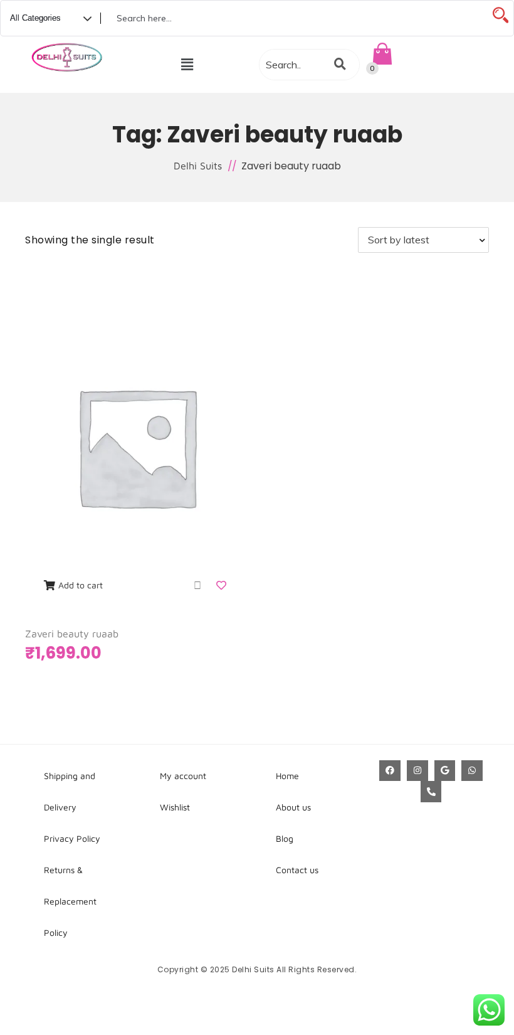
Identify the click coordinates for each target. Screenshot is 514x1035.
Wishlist (175, 807)
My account (183, 775)
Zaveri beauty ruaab (71, 633)
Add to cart (80, 585)
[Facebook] (390, 771)
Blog (284, 838)
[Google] (445, 771)
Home (287, 775)
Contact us (297, 869)
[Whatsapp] (472, 771)
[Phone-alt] (431, 791)
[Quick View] (197, 585)
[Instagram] (417, 771)
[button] (187, 65)
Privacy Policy (72, 838)
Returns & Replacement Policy (70, 901)
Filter (263, 240)
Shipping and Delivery (69, 791)
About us (293, 807)
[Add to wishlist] (222, 585)
